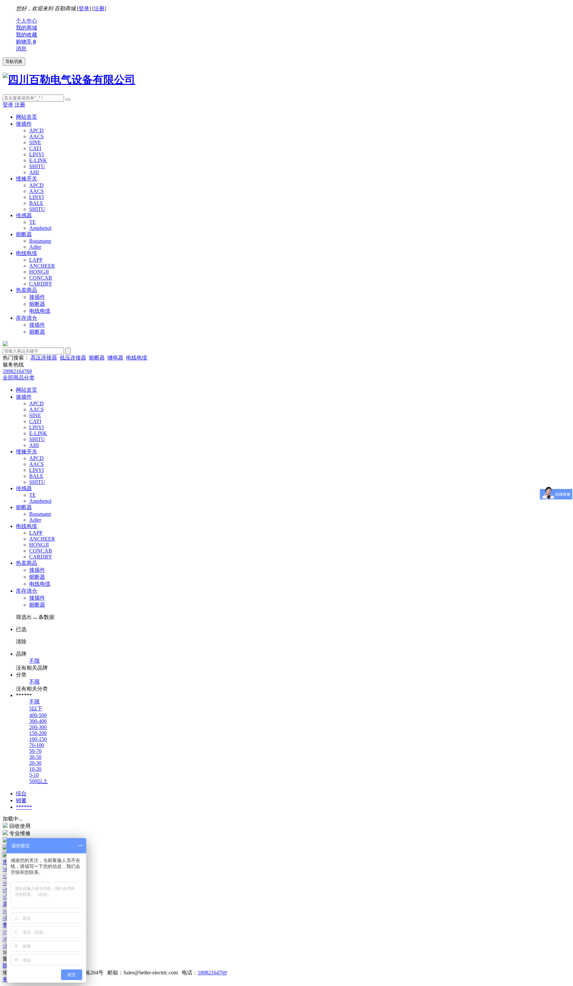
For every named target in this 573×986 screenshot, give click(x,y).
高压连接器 (44, 358)
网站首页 (26, 117)
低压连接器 (73, 358)
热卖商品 (26, 290)
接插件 (24, 124)
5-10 (34, 775)
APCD (36, 130)
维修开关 (26, 178)
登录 (84, 8)
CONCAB (40, 278)
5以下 (35, 708)
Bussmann (40, 241)
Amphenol (40, 228)
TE (32, 222)
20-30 (35, 763)
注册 (99, 8)
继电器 (115, 358)
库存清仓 (26, 318)
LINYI (36, 154)
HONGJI (39, 272)
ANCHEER (42, 266)
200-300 (38, 727)
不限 (34, 661)
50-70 (35, 751)
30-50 (35, 757)
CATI (35, 148)
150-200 (38, 733)
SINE (35, 142)
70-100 (36, 745)
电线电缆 (26, 253)
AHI (34, 172)
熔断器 (24, 234)
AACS (36, 136)
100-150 (38, 739)
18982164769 (212, 972)
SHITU (37, 166)
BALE (36, 203)
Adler (35, 247)
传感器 (24, 215)
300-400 (38, 721)
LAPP (35, 260)
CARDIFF (40, 284)
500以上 (38, 781)
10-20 (35, 769)
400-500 (38, 715)
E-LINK (38, 160)
